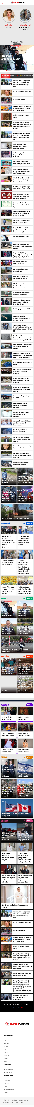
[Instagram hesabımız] (19, 1008)
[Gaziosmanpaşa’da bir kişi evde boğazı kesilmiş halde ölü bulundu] (6, 248)
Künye (5, 1061)
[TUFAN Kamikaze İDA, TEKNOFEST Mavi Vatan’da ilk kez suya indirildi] (6, 320)
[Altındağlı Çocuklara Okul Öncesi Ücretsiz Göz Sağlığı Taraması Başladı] (6, 182)
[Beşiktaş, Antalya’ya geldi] (6, 241)
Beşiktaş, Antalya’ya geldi (11, 75)
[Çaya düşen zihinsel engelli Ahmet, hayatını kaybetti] (6, 224)
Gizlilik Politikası (9, 1089)
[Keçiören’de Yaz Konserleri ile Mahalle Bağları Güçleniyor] (6, 166)
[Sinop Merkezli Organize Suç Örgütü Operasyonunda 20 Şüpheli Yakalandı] (6, 216)
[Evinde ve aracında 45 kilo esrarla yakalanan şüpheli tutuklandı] (6, 382)
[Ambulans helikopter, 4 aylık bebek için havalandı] (6, 400)
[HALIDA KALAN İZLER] (6, 103)
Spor (5, 1049)
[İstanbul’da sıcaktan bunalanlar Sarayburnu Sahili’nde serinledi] (6, 288)
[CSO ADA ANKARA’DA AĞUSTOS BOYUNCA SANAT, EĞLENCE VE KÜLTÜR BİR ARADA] (6, 110)
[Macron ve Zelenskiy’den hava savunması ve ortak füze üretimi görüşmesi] (6, 304)
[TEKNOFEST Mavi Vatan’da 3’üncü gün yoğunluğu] (6, 466)
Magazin (6, 1055)
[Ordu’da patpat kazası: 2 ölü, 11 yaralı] (6, 366)
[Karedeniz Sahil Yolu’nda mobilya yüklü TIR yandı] (6, 280)
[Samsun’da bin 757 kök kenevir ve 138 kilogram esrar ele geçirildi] (6, 349)
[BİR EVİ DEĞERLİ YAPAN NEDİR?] (6, 96)
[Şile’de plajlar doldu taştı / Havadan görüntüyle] (6, 434)
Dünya (6, 1058)
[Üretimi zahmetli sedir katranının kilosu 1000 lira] (9, 554)
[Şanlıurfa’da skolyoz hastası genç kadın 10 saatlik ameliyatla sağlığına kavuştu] (25, 847)
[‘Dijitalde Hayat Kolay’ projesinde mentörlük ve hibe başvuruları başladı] (25, 580)
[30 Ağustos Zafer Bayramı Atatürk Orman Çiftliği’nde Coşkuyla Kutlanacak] (6, 198)
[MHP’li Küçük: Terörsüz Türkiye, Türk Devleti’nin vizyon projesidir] (6, 374)
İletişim (6, 1092)
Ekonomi (6, 1046)
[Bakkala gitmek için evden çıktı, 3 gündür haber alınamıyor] (6, 416)
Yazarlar (6, 1040)
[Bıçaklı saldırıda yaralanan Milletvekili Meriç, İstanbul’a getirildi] (6, 391)
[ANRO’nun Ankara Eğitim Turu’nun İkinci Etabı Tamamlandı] (6, 999)
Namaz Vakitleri (8, 1069)
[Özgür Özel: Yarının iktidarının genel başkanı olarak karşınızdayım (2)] (6, 232)
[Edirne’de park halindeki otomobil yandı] (6, 273)
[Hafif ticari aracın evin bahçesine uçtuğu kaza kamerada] (6, 407)
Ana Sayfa (7, 1080)
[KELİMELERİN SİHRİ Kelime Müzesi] (6, 119)
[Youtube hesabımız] (22, 1008)
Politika (6, 1052)
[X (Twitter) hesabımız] (16, 1008)
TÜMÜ (17, 44)
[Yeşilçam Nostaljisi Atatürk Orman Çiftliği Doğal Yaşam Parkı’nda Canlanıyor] (6, 173)
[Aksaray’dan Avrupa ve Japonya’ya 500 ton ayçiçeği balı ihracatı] (9, 580)
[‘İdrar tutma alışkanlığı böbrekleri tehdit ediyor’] (9, 847)
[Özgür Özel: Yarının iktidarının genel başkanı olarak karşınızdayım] (6, 425)
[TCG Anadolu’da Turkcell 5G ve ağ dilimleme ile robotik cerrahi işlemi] (25, 530)
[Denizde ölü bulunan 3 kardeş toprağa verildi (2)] (6, 450)
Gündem (6, 1043)
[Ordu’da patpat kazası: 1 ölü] (6, 313)
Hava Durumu (8, 1072)
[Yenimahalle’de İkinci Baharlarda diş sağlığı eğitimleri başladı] (6, 148)
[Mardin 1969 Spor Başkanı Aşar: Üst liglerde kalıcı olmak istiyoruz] (6, 441)
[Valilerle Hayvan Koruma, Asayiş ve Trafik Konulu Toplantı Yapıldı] (6, 157)
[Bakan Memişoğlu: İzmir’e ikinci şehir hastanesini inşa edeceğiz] (9, 869)
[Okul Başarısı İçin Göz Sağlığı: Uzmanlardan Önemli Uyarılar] (6, 191)
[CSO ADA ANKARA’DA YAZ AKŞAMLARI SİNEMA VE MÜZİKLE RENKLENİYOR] (6, 968)
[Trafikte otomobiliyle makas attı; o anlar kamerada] (6, 297)
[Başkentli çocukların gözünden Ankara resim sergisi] (6, 977)
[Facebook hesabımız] (13, 1008)
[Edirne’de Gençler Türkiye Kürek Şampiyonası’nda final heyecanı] (6, 457)
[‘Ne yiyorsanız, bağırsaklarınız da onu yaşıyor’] (17, 894)
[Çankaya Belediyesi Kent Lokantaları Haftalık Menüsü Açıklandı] (6, 207)
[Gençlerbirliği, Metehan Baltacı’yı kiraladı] (6, 266)
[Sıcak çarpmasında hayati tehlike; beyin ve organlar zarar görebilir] (25, 869)
